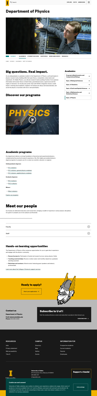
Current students (65, 348)
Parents (62, 351)
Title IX (8, 354)
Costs (75, 2)
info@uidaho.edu (35, 377)
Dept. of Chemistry (71, 84)
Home (7, 61)
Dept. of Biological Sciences (74, 80)
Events (37, 354)
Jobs (7, 345)
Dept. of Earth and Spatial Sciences (76, 88)
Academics (22, 56)
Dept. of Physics (71, 97)
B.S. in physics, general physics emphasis (20, 170)
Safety (37, 351)
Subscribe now (82, 318)
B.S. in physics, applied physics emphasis (20, 173)
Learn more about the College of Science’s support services (23, 269)
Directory (38, 345)
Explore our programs (12, 195)
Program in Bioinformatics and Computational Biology (75, 76)
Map (36, 348)
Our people (44, 56)
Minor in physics (12, 191)
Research (65, 56)
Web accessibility (11, 351)
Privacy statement (11, 348)
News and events (54, 56)
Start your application (30, 291)
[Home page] (7, 3)
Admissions (81, 2)
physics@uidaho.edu (16, 317)
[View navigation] (89, 2)
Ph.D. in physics (12, 183)
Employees (63, 354)
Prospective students (66, 345)
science (13, 56)
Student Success (33, 56)
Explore (69, 2)
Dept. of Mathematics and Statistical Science (74, 93)
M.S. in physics (12, 181)
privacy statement (23, 392)
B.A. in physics (12, 167)
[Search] (11, 2)
